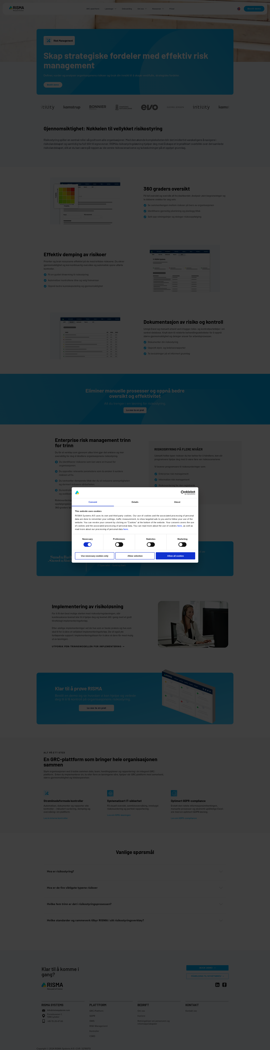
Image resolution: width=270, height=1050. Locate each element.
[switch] (119, 544)
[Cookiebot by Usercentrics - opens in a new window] (183, 493)
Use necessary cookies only (94, 556)
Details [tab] (135, 502)
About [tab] (177, 502)
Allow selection (135, 556)
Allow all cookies (175, 556)
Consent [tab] (93, 502)
